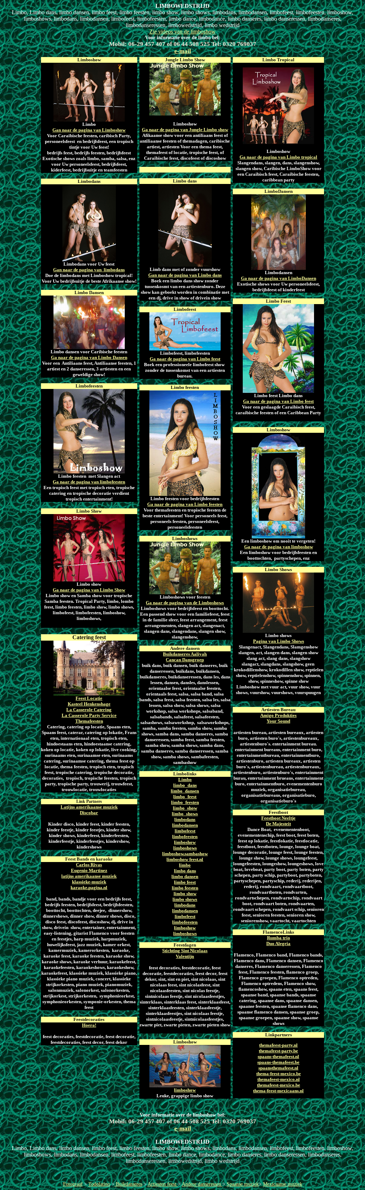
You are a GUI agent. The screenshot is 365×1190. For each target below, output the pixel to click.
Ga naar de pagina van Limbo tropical (278, 157)
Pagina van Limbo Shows (278, 641)
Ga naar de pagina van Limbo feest (185, 358)
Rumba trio (278, 937)
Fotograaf (73, 1184)
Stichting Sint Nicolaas (184, 950)
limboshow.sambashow (185, 853)
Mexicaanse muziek (282, 1184)
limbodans (184, 819)
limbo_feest (184, 796)
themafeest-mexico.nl (278, 1079)
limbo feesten (185, 888)
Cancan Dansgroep (185, 659)
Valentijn (185, 956)
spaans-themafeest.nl (278, 1056)
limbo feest (185, 882)
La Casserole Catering (89, 709)
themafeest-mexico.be (278, 1085)
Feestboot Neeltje (278, 818)
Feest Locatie (89, 698)
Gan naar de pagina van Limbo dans (185, 275)
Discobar (89, 812)
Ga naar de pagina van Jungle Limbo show (185, 129)
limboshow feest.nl (184, 859)
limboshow (185, 842)
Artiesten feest (163, 1184)
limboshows (185, 848)
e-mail (182, 51)
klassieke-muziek (89, 881)
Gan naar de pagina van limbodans (89, 269)
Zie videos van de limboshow (182, 32)
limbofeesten (184, 836)
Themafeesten (89, 721)
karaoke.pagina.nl (89, 887)
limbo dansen (184, 876)
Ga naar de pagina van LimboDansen (278, 278)
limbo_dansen (185, 791)
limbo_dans (185, 785)
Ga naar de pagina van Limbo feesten (184, 504)
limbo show (185, 893)
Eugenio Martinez (89, 870)
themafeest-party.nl (278, 1045)
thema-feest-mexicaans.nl (278, 1090)
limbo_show (185, 808)
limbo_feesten (185, 802)
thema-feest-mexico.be (278, 1073)
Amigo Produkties (278, 715)
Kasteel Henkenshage (89, 704)
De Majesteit (278, 823)
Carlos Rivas (89, 864)
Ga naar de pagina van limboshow (278, 546)
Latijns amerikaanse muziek (89, 807)
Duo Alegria (278, 943)
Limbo (185, 779)
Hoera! (89, 1025)
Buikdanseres (128, 1184)
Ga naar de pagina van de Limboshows (185, 602)
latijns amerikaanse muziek (89, 876)
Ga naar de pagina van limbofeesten (89, 481)
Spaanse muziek (243, 1184)
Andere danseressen (202, 1184)
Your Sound (278, 721)
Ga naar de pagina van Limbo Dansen (89, 357)
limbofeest (185, 830)
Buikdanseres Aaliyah (185, 654)
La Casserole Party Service (89, 715)
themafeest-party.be (278, 1050)
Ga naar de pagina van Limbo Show (89, 590)
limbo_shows (185, 813)
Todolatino (99, 1184)
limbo (185, 865)
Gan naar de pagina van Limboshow (88, 130)
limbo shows (185, 899)
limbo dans (185, 870)
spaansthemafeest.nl (278, 1068)
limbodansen (185, 825)
